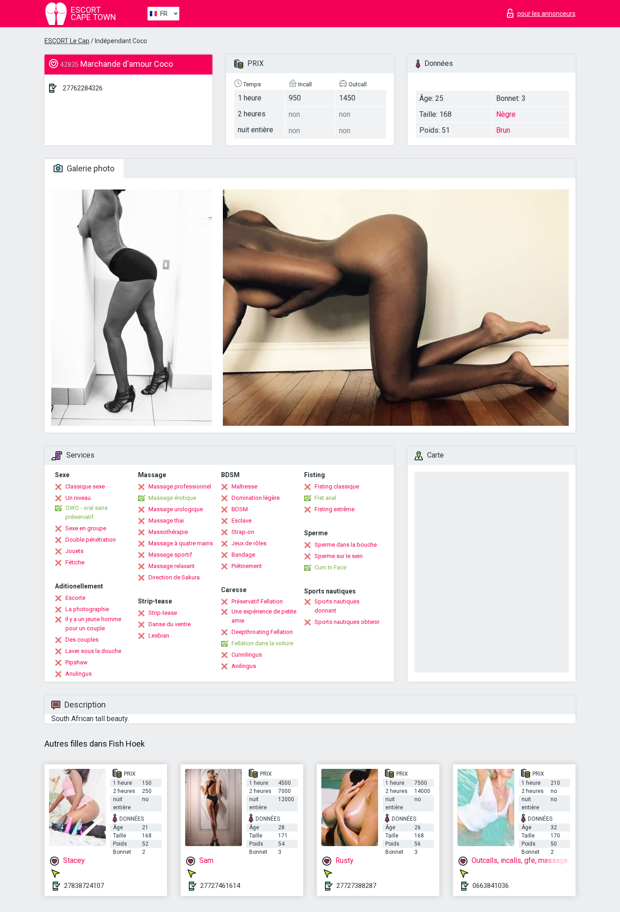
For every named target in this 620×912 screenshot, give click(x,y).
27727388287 (356, 886)
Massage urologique (175, 509)
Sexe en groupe (85, 528)
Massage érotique (172, 497)
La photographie (87, 609)
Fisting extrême (334, 509)
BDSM (239, 509)
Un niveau (78, 497)
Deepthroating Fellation (262, 631)
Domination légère (255, 497)
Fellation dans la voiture (262, 643)
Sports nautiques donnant (337, 606)
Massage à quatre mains (180, 543)
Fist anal (325, 497)
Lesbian (158, 635)
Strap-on (242, 531)
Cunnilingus (246, 654)
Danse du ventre (169, 624)
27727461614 (220, 886)
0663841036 (490, 886)
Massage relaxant (171, 566)
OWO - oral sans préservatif (86, 512)
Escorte (75, 597)
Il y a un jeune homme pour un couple (93, 624)
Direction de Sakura (174, 577)
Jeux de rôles (248, 543)
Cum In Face (330, 567)
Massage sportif (170, 554)
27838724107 (84, 886)
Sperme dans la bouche (346, 544)
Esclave (241, 520)
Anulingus (78, 673)
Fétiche (74, 562)
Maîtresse (244, 486)
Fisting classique (337, 486)
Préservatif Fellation (257, 601)
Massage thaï (166, 520)
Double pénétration (90, 539)
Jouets (74, 551)
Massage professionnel (179, 486)
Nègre (506, 114)
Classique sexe (85, 486)
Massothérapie (168, 531)
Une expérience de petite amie (263, 616)
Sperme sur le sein (339, 556)
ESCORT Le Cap (66, 41)
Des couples (81, 639)
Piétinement (246, 566)
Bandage (243, 554)
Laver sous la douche (93, 651)
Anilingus (243, 666)
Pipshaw (76, 662)
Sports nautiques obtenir (347, 621)
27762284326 (83, 88)
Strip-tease (162, 612)
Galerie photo (89, 168)
